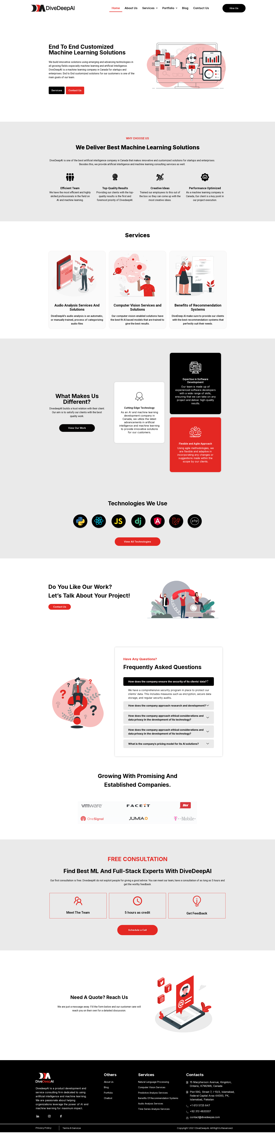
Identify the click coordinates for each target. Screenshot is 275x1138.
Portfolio (168, 8)
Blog (185, 8)
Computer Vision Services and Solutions (137, 307)
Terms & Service (71, 1128)
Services (148, 8)
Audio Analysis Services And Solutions (76, 307)
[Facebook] (64, 1116)
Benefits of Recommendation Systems (198, 307)
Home (116, 8)
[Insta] (52, 1116)
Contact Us (201, 8)
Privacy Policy (43, 1128)
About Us (131, 8)
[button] (150, 8)
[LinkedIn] (41, 1116)
